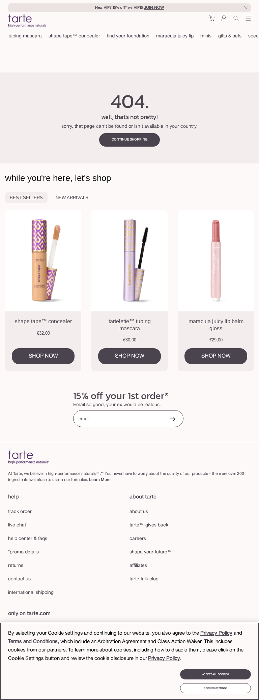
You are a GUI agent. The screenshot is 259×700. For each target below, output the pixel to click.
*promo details (23, 552)
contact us (19, 579)
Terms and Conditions (33, 641)
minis (205, 36)
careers (138, 539)
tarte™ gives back (149, 525)
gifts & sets (229, 36)
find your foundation (128, 36)
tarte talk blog (144, 579)
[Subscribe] (173, 419)
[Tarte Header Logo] (27, 21)
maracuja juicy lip (175, 36)
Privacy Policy (216, 633)
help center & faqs (27, 539)
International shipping (31, 592)
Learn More (100, 480)
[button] (211, 21)
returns (15, 566)
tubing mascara (25, 36)
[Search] (236, 21)
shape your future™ (151, 552)
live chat (17, 525)
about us (139, 512)
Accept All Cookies (215, 674)
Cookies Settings (215, 688)
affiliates (138, 566)
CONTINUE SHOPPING (130, 139)
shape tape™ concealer (74, 36)
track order (20, 512)
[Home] (28, 457)
